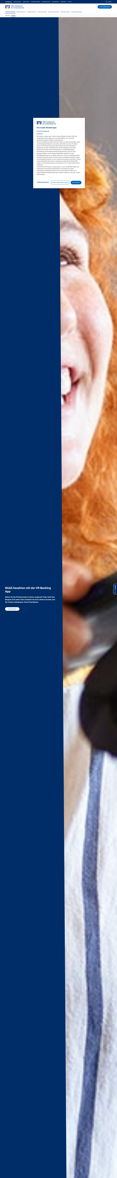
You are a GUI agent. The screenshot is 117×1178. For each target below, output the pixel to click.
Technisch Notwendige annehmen (60, 182)
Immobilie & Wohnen (35, 1)
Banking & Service (46, 1)
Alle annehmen (76, 182)
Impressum (40, 133)
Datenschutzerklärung (43, 131)
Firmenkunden (55, 1)
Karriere (70, 1)
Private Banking (17, 1)
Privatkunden (8, 1)
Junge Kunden (26, 1)
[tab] (10, 12)
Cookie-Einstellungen (43, 182)
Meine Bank (63, 1)
